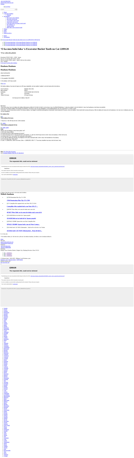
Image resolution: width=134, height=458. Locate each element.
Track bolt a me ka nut (12, 22)
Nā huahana (7, 16)
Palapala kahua (12, 259)
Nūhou (5, 29)
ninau (2, 239)
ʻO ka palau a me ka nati (13, 20)
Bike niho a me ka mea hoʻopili (14, 27)
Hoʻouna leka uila (5, 262)
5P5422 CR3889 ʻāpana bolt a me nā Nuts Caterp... (23, 224)
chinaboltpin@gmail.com (7, 243)
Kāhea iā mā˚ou (7, 33)
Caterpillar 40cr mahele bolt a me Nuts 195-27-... (22, 206)
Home (5, 12)
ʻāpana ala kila (10, 26)
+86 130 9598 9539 (5, 246)
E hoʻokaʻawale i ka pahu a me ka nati (16, 23)
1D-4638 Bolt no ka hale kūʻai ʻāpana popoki (21, 218)
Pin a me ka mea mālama (13, 17)
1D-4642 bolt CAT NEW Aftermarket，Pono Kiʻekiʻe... (24, 231)
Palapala (9, 15)
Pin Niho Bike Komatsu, (10, 151)
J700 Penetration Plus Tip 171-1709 (18, 200)
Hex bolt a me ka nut (12, 19)
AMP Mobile (19, 259)
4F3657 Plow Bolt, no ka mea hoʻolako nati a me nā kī (24, 212)
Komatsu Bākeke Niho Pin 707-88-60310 (13, 153)
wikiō (5, 30)
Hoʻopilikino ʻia (11, 24)
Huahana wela (4, 259)
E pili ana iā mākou (8, 13)
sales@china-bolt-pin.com (7, 242)
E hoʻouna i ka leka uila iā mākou (9, 63)
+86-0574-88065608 (6, 247)
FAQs (5, 31)
